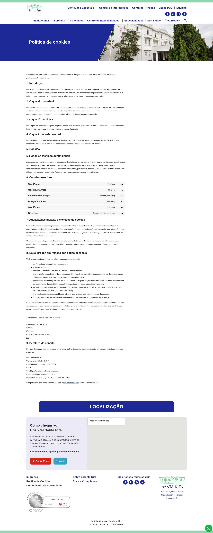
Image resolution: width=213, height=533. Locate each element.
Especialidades (133, 20)
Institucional (41, 20)
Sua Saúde (154, 20)
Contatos (137, 7)
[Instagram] (179, 14)
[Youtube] (184, 14)
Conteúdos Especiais (80, 7)
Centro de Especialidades (103, 20)
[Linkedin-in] (173, 14)
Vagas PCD (166, 7)
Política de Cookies (38, 481)
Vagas (151, 7)
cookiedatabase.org (71, 383)
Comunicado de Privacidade (44, 485)
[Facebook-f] (167, 14)
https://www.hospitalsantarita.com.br (50, 89)
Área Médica (172, 20)
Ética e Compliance (85, 481)
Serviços (59, 20)
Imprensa (32, 477)
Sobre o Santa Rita (84, 477)
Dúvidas (181, 7)
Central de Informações (113, 7)
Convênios (76, 20)
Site (27, 338)
